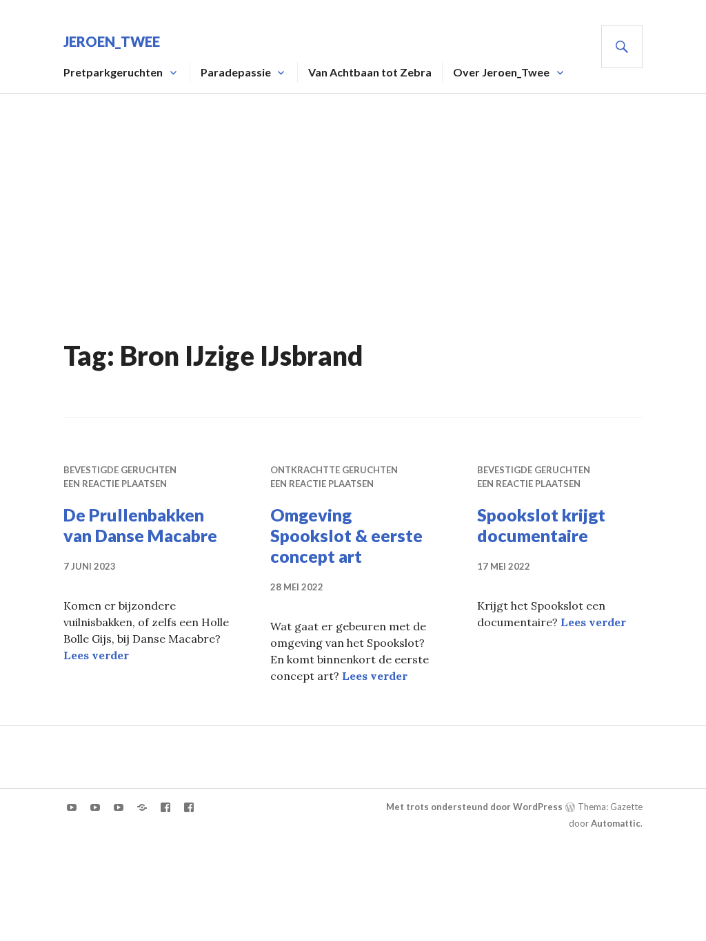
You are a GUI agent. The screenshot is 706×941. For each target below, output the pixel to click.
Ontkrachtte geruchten (334, 469)
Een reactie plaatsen (115, 483)
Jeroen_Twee (111, 41)
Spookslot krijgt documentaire (541, 525)
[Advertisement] (355, 231)
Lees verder (96, 655)
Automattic (616, 823)
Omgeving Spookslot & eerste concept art (346, 535)
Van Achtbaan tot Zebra (370, 72)
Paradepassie (236, 72)
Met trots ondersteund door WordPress (474, 806)
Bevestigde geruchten (119, 469)
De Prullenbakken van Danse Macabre (140, 525)
